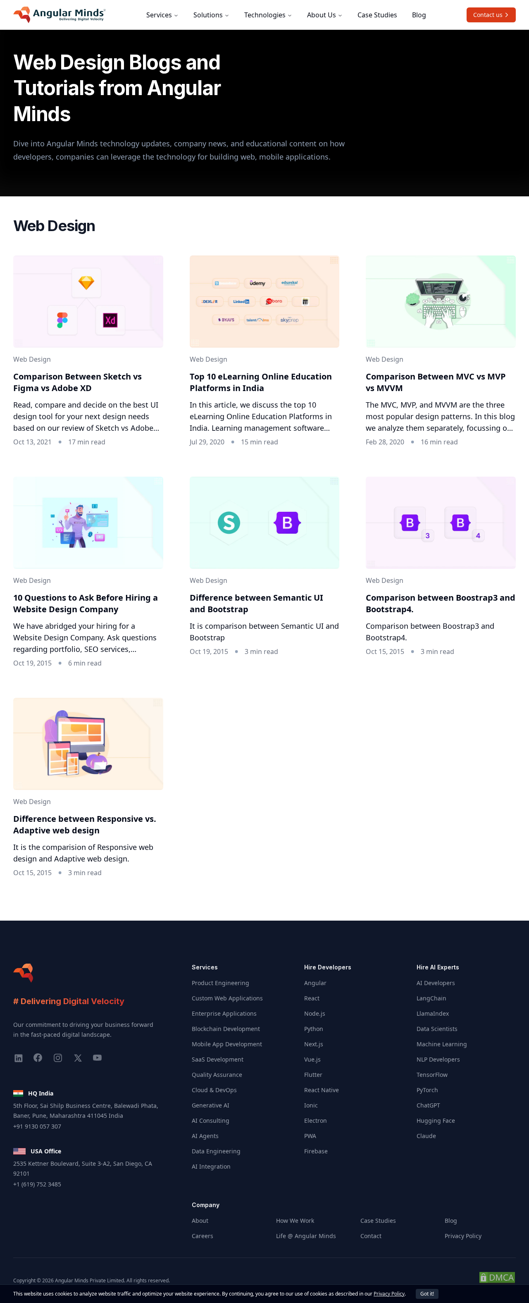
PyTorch (427, 1090)
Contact (370, 1236)
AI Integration (211, 1166)
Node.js (314, 1013)
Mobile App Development (227, 1044)
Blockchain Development (226, 1029)
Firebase (316, 1151)
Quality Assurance (217, 1075)
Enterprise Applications (224, 1013)
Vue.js (312, 1059)
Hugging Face (436, 1120)
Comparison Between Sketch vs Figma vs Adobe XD (77, 382)
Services (159, 14)
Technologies (265, 14)
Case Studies (377, 14)
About (200, 1220)
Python (313, 1029)
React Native (321, 1090)
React (311, 998)
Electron (315, 1120)
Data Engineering (216, 1151)
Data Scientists (437, 1029)
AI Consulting (210, 1120)
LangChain (431, 998)
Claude (426, 1136)
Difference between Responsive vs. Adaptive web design (84, 824)
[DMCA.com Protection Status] (497, 1280)
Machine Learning (442, 1044)
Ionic (311, 1105)
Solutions (208, 14)
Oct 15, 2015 (385, 651)
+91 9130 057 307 (37, 1126)
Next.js (313, 1044)
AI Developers (436, 983)
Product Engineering (220, 983)
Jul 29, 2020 (207, 441)
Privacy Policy (463, 1236)
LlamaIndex (433, 1013)
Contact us (488, 15)
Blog (419, 14)
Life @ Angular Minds (306, 1236)
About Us (321, 14)
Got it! (427, 1293)
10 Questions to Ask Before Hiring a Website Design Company (85, 603)
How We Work (295, 1220)
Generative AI (210, 1105)
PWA (310, 1136)
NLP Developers (438, 1059)
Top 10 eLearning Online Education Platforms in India (261, 382)
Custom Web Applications (227, 998)
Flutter (313, 1075)
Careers (202, 1236)
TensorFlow (432, 1075)
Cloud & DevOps (214, 1090)
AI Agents (205, 1136)
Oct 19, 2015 (32, 663)
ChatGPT (428, 1105)
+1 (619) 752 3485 (37, 1184)
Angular (315, 983)
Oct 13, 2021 (32, 441)
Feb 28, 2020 (385, 441)
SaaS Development (217, 1059)
